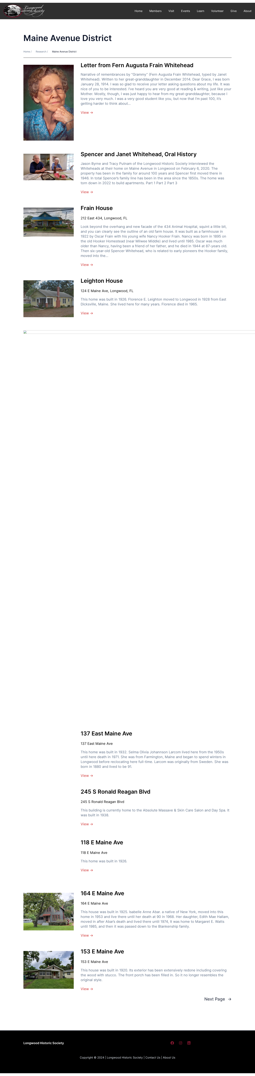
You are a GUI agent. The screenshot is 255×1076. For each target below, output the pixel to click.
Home (138, 11)
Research (41, 51)
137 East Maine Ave (106, 733)
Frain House (97, 208)
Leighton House (102, 281)
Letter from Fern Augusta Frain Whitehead (137, 65)
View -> (87, 112)
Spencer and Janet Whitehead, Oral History (139, 154)
